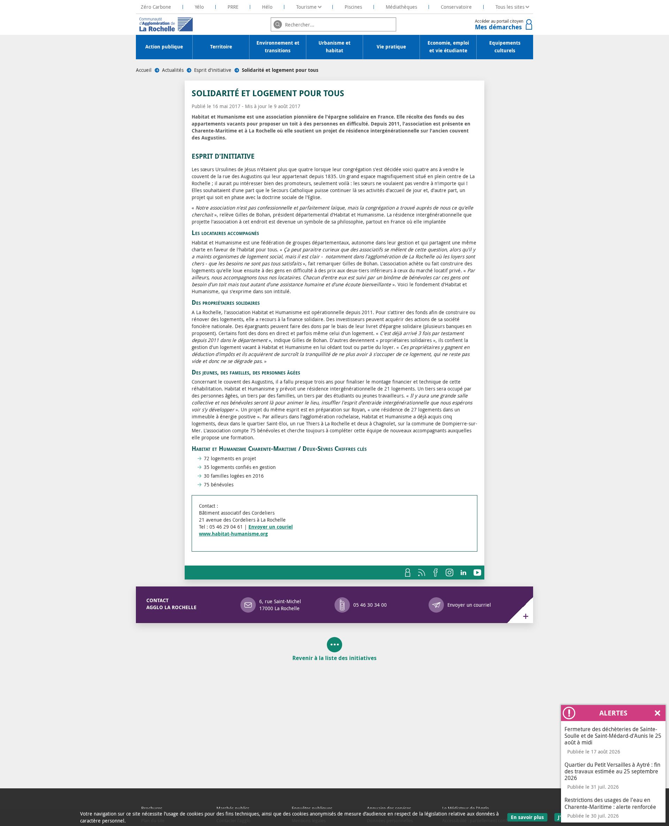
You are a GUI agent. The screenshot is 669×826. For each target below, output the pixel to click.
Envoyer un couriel (270, 526)
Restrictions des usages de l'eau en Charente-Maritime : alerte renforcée (610, 803)
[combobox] (333, 24)
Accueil (144, 70)
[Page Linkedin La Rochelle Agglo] (463, 572)
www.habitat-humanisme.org (233, 533)
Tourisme (306, 6)
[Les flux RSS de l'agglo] (422, 572)
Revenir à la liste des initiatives (334, 657)
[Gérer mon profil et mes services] (408, 572)
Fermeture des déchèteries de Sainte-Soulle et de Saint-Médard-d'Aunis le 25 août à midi (612, 735)
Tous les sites (509, 6)
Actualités (173, 70)
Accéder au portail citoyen (499, 24)
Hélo (267, 6)
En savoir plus (529, 816)
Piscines (353, 6)
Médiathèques (401, 6)
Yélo (199, 6)
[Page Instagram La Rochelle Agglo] (449, 572)
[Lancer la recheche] (278, 24)
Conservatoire (456, 6)
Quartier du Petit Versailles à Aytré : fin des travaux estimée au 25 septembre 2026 (612, 771)
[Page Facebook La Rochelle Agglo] (436, 572)
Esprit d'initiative (212, 70)
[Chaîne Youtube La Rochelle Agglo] (477, 572)
